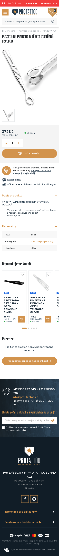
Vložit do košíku (32, 153)
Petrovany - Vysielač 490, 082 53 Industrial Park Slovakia (29, 480)
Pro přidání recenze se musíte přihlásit (28, 361)
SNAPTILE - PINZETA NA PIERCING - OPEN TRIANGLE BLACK (11, 305)
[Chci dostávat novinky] (53, 420)
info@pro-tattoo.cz (25, 397)
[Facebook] (25, 499)
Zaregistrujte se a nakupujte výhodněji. (32, 172)
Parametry (9, 226)
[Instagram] (34, 499)
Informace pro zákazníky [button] (20, 511)
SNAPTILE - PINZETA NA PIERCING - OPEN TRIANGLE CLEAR (37, 305)
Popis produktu (12, 195)
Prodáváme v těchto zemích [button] (22, 522)
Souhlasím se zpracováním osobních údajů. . (28, 428)
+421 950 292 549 (24, 389)
